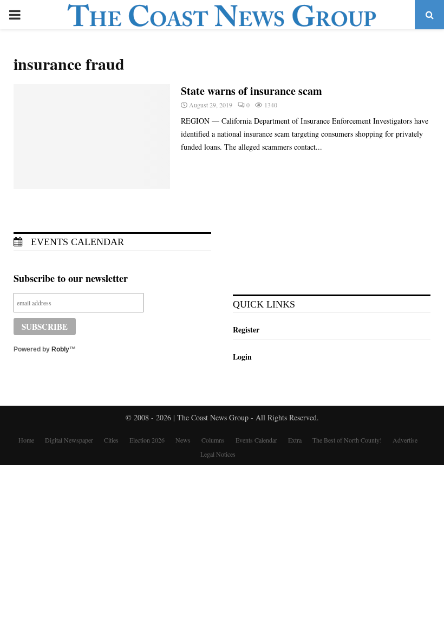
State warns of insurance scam (251, 91)
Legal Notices (218, 454)
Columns (213, 440)
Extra (295, 440)
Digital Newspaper (69, 440)
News (183, 440)
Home (26, 440)
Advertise (405, 440)
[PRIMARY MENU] (14, 14)
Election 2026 (147, 440)
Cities (111, 440)
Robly (60, 349)
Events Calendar (76, 241)
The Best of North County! (347, 440)
